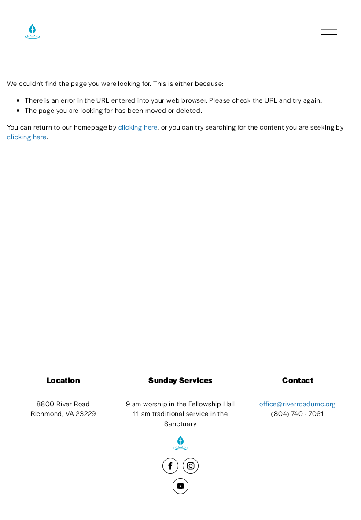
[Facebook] (170, 466)
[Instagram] (191, 466)
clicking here (138, 126)
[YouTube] (180, 486)
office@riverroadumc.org (297, 403)
